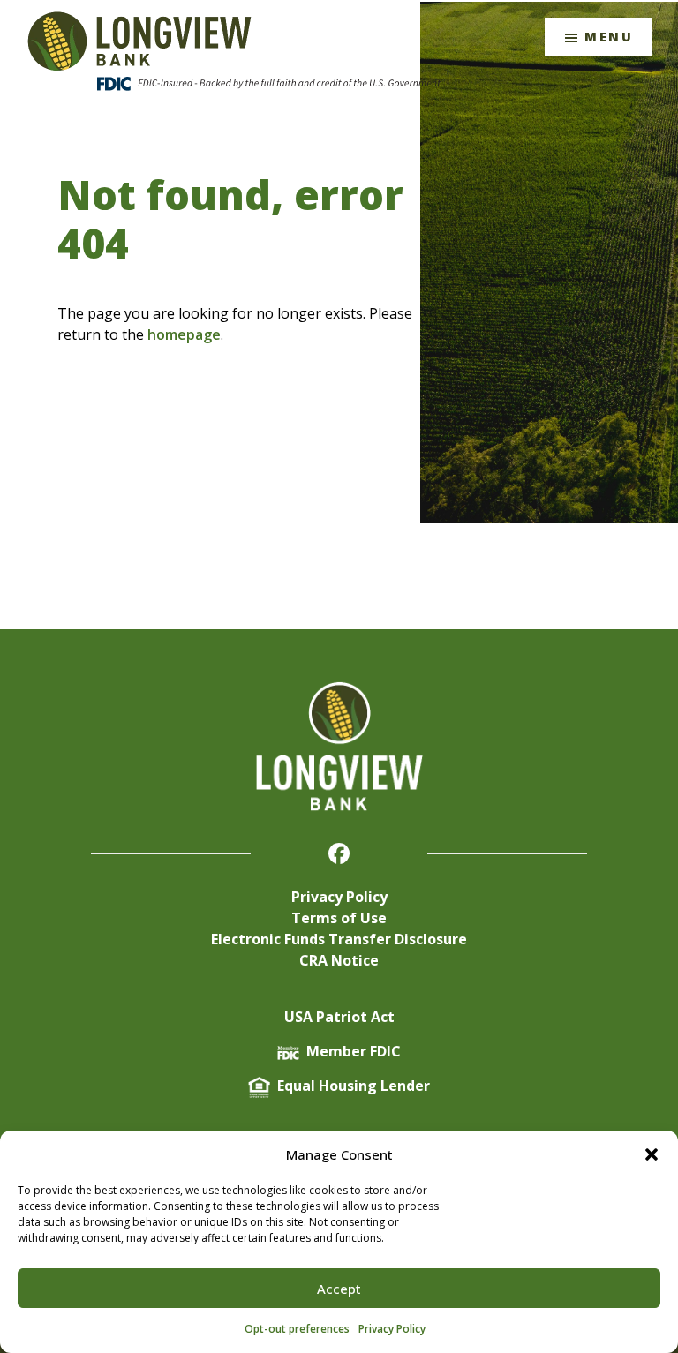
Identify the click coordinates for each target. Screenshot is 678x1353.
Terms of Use (339, 918)
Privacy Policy (392, 1328)
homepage (184, 334)
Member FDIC (353, 1051)
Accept (339, 1288)
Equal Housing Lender (353, 1085)
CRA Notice (339, 960)
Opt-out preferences (297, 1328)
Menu (609, 36)
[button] (651, 1154)
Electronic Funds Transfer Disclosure (339, 939)
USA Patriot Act (339, 1016)
